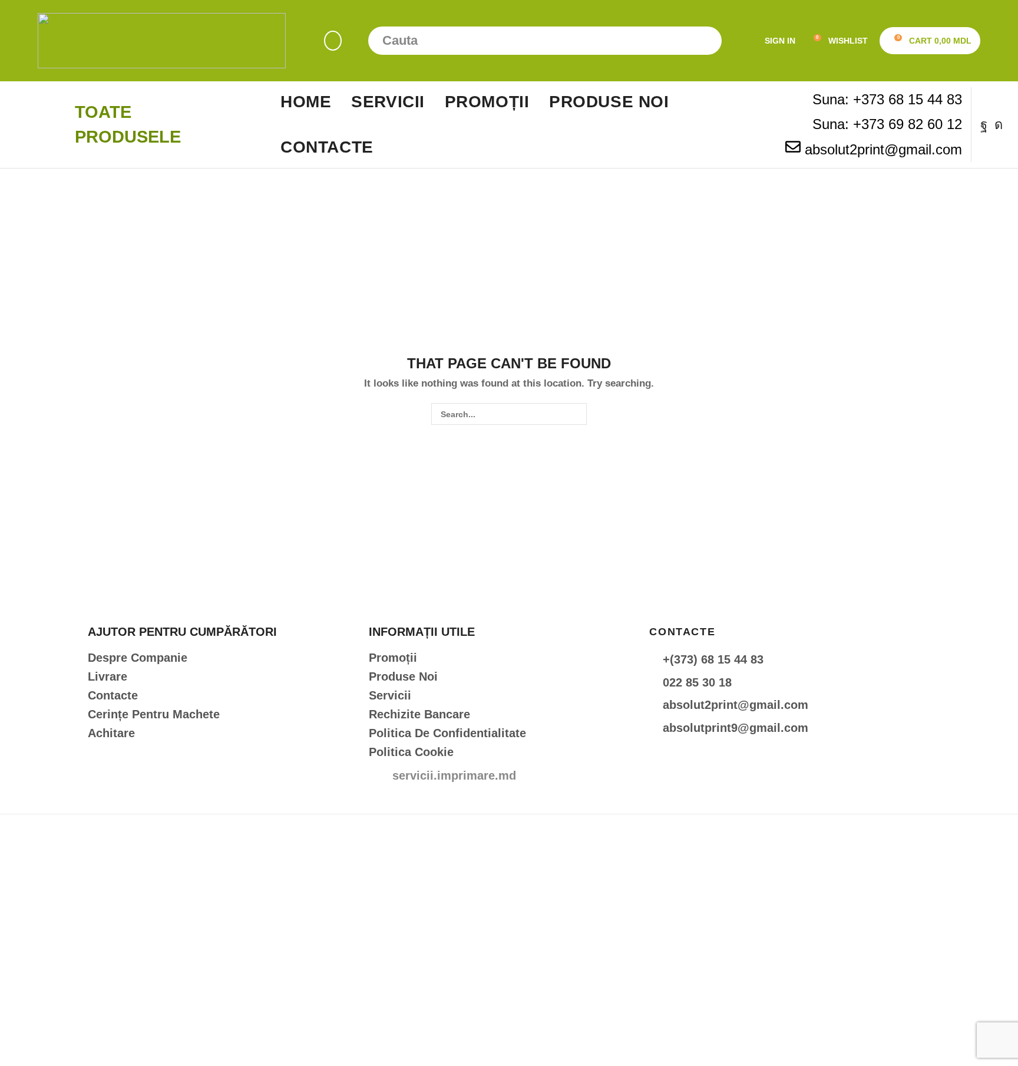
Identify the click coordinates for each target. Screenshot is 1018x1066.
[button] (333, 41)
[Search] (707, 41)
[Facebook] (983, 124)
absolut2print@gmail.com (883, 149)
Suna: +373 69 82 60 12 (887, 124)
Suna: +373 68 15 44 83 (887, 99)
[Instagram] (998, 124)
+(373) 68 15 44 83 (713, 659)
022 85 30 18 (697, 682)
